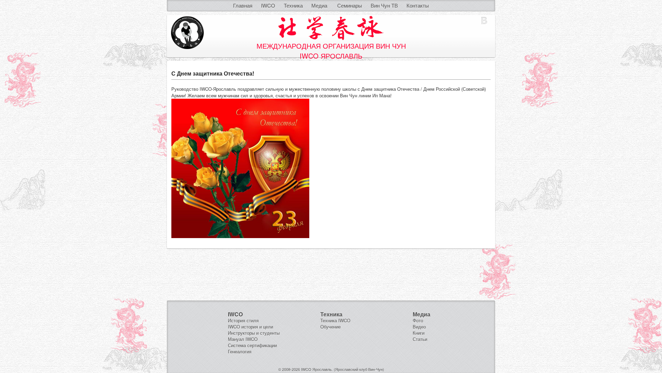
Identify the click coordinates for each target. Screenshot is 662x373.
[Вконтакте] (484, 20)
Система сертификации (252, 345)
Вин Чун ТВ (384, 5)
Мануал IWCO (243, 339)
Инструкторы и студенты (254, 333)
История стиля (243, 320)
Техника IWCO (335, 320)
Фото (418, 320)
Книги (418, 333)
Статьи (420, 339)
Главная (242, 5)
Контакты (418, 5)
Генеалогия (239, 351)
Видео (419, 326)
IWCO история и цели (250, 326)
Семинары (349, 5)
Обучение (330, 326)
